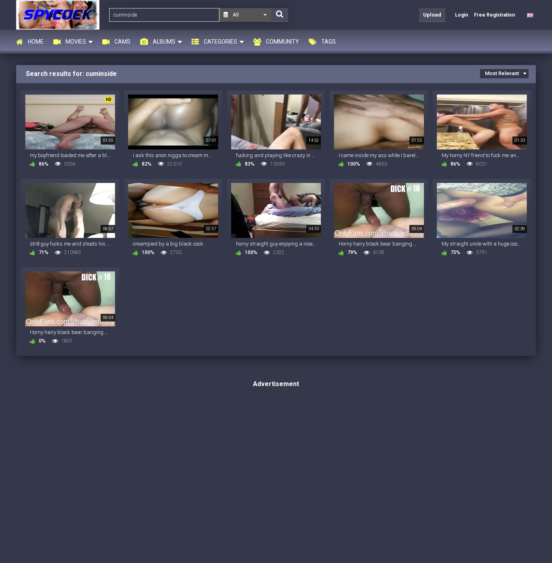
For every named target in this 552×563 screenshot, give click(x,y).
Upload (432, 15)
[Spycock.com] (60, 14)
